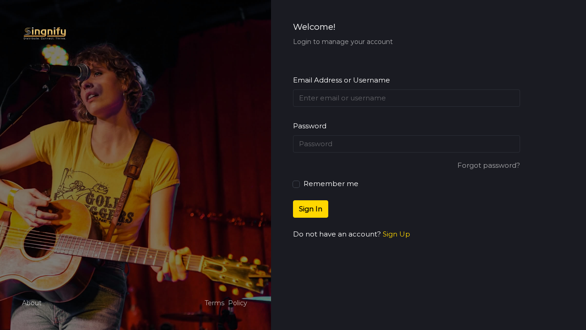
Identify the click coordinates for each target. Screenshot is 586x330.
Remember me (330, 183)
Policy (237, 303)
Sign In (310, 208)
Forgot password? (488, 165)
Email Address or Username (341, 80)
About (32, 303)
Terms (214, 303)
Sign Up (396, 234)
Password (309, 125)
